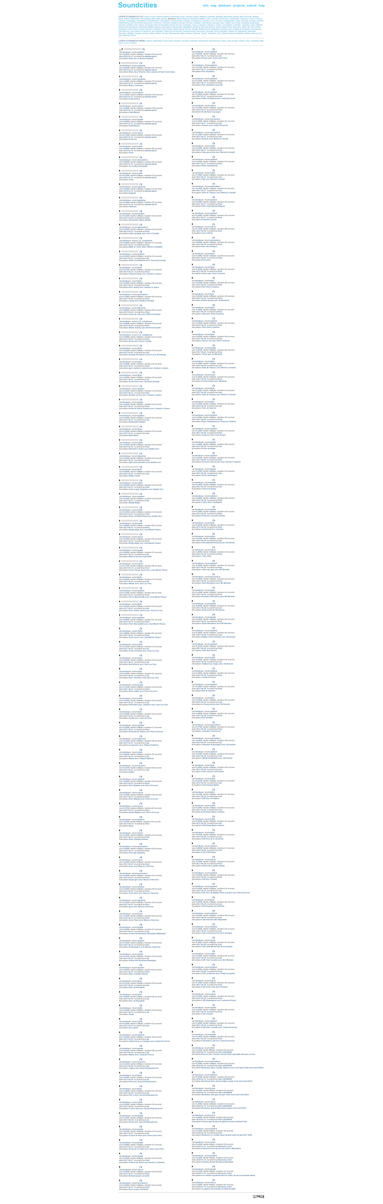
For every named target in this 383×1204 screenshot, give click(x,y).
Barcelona (228, 17)
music (223, 41)
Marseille (143, 27)
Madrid (259, 25)
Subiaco (138, 33)
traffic (261, 41)
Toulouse (196, 33)
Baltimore (204, 17)
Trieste (204, 33)
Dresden (252, 21)
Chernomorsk (176, 21)
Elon (132, 23)
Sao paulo (201, 31)
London (218, 25)
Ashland (189, 17)
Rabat (175, 29)
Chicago (186, 21)
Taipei (152, 33)
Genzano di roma (185, 23)
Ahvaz (153, 17)
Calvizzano (223, 19)
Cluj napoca (196, 21)
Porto (163, 29)
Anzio (182, 17)
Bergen (256, 17)
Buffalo (202, 19)
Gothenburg (206, 23)
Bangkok (219, 17)
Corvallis (218, 21)
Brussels (186, 19)
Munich (212, 27)
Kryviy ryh (174, 25)
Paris (130, 29)
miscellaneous (215, 41)
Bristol (179, 19)
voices (126, 43)
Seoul (216, 31)
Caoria (251, 19)
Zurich (133, 35)
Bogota (164, 19)
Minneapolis (167, 27)
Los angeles (227, 25)
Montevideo (177, 27)
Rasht (181, 29)
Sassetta (209, 31)
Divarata (244, 21)
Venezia (231, 33)
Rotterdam (215, 29)
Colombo (205, 21)
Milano (158, 27)
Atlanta (196, 17)
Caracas (258, 19)
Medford (151, 27)
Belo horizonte (246, 17)
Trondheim (212, 33)
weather (133, 43)
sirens (247, 41)
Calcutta (214, 19)
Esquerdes (148, 23)
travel (121, 43)
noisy (229, 41)
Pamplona (123, 29)
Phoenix (149, 29)
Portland (156, 29)
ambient (149, 41)
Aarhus (147, 17)
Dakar (237, 21)
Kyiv (180, 25)
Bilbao (127, 19)
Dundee (260, 21)
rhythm (241, 41)
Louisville (237, 25)
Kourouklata (164, 25)
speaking (255, 41)
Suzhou (146, 33)
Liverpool (202, 25)
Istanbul (130, 25)
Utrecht (224, 33)
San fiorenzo (256, 29)
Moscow (204, 27)
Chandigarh (141, 21)
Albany (159, 17)
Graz (222, 23)
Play (128, 628)
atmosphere (158, 41)
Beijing (236, 17)
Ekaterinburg (124, 23)
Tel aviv (165, 33)
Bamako (211, 17)
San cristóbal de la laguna (239, 29)
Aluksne (166, 17)
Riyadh (195, 29)
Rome (207, 29)
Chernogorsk (165, 21)
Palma (258, 27)
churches (185, 41)
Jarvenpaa (149, 25)
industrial (193, 41)
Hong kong (254, 23)
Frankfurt (174, 23)
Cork (212, 21)
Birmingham (146, 19)
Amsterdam (175, 17)
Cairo (208, 19)
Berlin (121, 19)
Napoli (218, 27)
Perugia (142, 29)
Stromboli (122, 33)
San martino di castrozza (141, 31)
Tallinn (158, 33)
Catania (122, 21)
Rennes (188, 29)
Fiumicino (157, 23)
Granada (215, 23)
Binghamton (135, 19)
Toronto (189, 33)
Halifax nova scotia (232, 23)
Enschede (139, 23)
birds (170, 41)
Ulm (219, 33)
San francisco (124, 31)
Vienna (248, 33)
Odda (244, 27)
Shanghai (223, 31)
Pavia (135, 29)
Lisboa (194, 25)
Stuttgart (130, 33)
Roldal (201, 29)
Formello (166, 23)
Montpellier (187, 27)
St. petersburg (241, 31)
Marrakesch (134, 27)
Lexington (187, 25)
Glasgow (196, 23)
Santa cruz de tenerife (173, 31)
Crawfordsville (229, 21)
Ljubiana (210, 25)
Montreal (196, 27)
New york (237, 27)
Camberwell (234, 19)
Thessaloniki (174, 33)
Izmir (136, 25)
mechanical (203, 41)
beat (166, 41)
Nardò (224, 27)
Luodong (245, 25)
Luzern (253, 25)
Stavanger (251, 31)
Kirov (156, 25)
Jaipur (141, 25)
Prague (169, 29)
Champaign (131, 21)
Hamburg (245, 23)
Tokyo (182, 33)
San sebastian (157, 31)
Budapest (195, 19)
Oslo (252, 27)
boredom (177, 41)
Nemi (230, 27)
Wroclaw (126, 35)
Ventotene (240, 33)
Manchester (123, 27)
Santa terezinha (189, 31)
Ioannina (122, 25)
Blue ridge (156, 19)
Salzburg (224, 29)
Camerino (244, 19)
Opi (248, 27)
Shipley (231, 31)
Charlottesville (153, 21)
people (235, 41)
